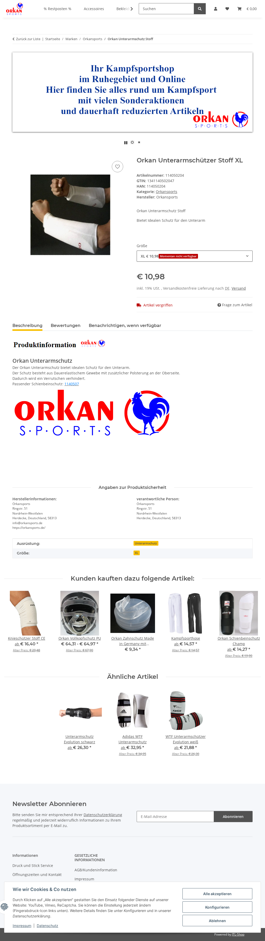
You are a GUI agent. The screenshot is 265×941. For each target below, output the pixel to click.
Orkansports (166, 191)
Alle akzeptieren (217, 894)
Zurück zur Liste (28, 39)
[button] (128, 9)
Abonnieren (233, 816)
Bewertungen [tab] (65, 325)
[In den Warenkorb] (16, 154)
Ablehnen (217, 920)
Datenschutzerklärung (103, 814)
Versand (239, 288)
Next (252, 628)
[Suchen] (200, 8)
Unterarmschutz (146, 543)
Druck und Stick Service (32, 865)
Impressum (22, 925)
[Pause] (126, 143)
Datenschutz (47, 925)
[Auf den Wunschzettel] (117, 166)
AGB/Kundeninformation (96, 869)
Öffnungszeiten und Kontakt (37, 874)
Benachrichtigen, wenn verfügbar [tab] (125, 325)
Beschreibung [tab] (27, 325)
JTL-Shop (238, 934)
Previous (13, 628)
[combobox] (195, 256)
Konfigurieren (217, 907)
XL (136, 553)
